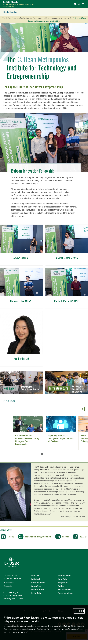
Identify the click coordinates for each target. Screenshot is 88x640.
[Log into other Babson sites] (75, 4)
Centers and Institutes (65, 593)
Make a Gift (35, 575)
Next (82, 409)
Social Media (62, 579)
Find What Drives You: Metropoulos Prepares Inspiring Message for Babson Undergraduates (27, 440)
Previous (76, 409)
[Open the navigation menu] (83, 4)
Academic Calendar (64, 575)
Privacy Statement (18, 632)
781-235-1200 (8, 582)
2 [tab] (46, 454)
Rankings (61, 586)
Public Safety (35, 579)
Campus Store (36, 586)
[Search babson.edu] (79, 4)
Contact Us (7, 586)
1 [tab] (42, 454)
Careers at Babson (37, 589)
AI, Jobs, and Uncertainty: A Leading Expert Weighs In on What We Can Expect (61, 438)
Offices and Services (38, 582)
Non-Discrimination (64, 589)
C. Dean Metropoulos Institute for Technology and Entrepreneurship (18, 5)
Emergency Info (63, 582)
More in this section (24, 12)
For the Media (36, 593)
